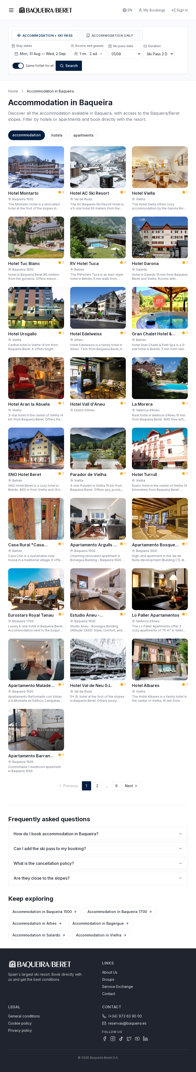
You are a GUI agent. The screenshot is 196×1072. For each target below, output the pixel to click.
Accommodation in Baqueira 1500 (42, 911)
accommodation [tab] (26, 135)
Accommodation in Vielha (98, 935)
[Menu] (11, 10)
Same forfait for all (40, 66)
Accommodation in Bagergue (98, 923)
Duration (154, 46)
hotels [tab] (57, 135)
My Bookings (154, 10)
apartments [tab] (83, 135)
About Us (109, 972)
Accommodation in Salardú (36, 935)
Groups (108, 979)
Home (13, 91)
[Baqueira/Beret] (45, 10)
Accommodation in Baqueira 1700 (117, 911)
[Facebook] (104, 1038)
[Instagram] (112, 1038)
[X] (129, 1038)
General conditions (24, 1016)
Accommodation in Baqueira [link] (50, 91)
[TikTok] (121, 1038)
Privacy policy (20, 1030)
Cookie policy (20, 1023)
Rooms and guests (89, 46)
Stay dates (24, 46)
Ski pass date (123, 46)
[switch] (18, 66)
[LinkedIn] (145, 1038)
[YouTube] (137, 1038)
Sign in (182, 10)
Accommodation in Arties (35, 923)
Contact (108, 993)
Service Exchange (117, 986)
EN (130, 10)
